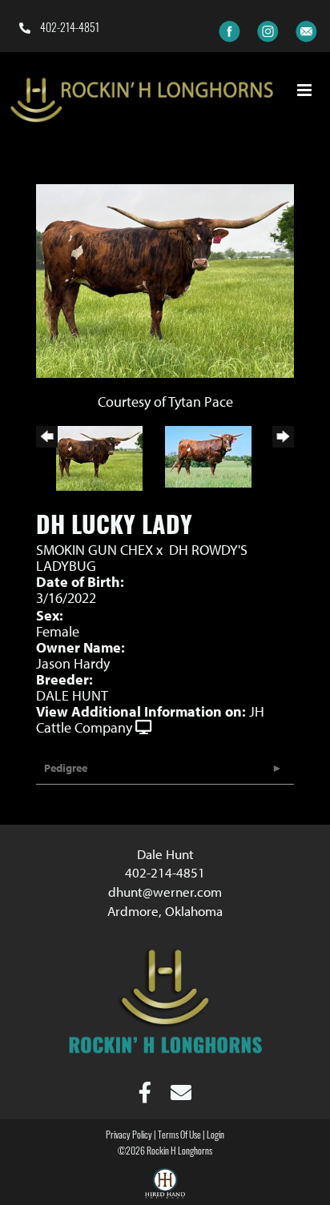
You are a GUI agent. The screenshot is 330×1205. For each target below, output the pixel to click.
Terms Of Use (179, 1136)
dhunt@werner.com (165, 891)
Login (215, 1136)
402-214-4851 (68, 29)
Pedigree (65, 768)
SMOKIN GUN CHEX (94, 549)
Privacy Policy (129, 1136)
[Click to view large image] (165, 279)
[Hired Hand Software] (165, 1185)
